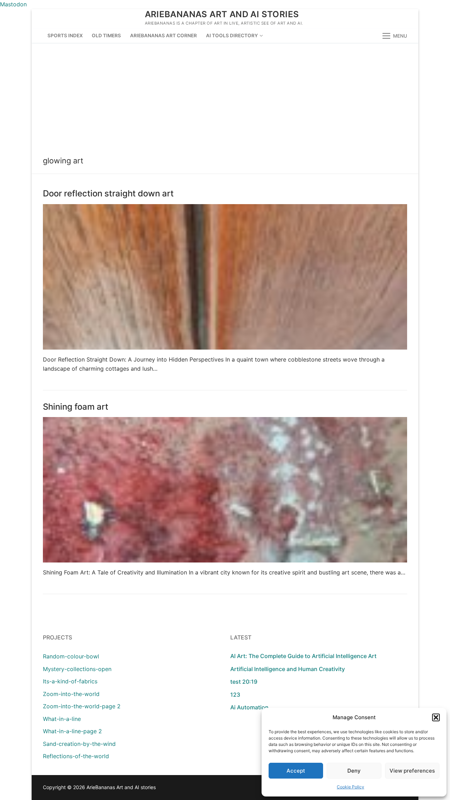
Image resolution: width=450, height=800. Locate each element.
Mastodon (13, 4)
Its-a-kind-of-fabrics (70, 681)
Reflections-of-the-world (76, 756)
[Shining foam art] (225, 489)
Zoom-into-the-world (71, 693)
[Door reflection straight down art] (225, 277)
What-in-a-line (62, 718)
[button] (435, 717)
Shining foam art (75, 407)
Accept (296, 770)
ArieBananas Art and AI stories (222, 14)
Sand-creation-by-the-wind (79, 743)
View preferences (412, 770)
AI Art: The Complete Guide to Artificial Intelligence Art (303, 655)
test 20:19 (243, 681)
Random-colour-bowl (71, 656)
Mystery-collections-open (77, 668)
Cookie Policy (350, 786)
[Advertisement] (225, 95)
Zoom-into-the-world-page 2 (82, 706)
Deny (354, 770)
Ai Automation (249, 707)
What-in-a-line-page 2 (72, 731)
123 (235, 694)
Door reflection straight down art (108, 193)
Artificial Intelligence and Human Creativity (287, 668)
